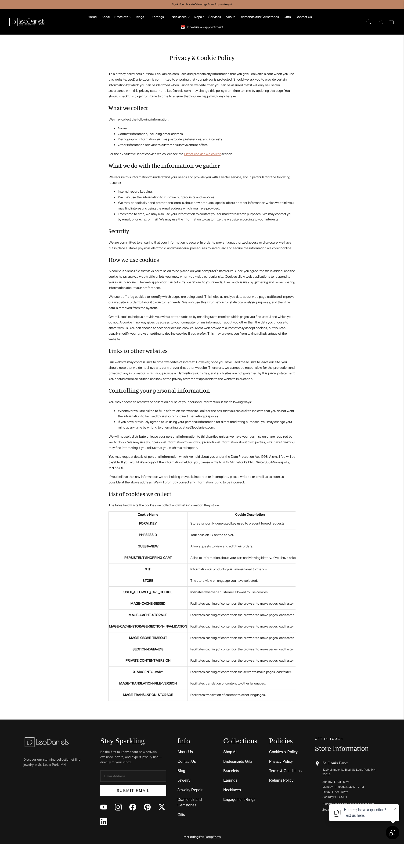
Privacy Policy (281, 761)
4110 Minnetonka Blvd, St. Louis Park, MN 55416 (348, 772)
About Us (185, 752)
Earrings (158, 17)
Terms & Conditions (285, 771)
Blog (181, 771)
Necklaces (179, 17)
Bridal (105, 17)
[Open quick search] (369, 22)
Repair (199, 17)
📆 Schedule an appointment (202, 27)
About (230, 17)
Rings (140, 17)
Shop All (230, 752)
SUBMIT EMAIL (133, 791)
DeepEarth (213, 837)
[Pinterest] (147, 807)
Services (214, 17)
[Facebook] (132, 807)
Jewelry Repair (189, 790)
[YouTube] (103, 807)
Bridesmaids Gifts (237, 761)
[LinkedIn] (103, 821)
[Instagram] (118, 807)
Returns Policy (281, 780)
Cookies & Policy (283, 752)
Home (92, 17)
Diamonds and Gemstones (259, 17)
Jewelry (183, 780)
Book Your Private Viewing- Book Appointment (202, 4)
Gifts (287, 17)
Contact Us (304, 17)
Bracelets (121, 17)
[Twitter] (161, 807)
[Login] (380, 22)
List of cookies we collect (202, 154)
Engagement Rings (239, 799)
